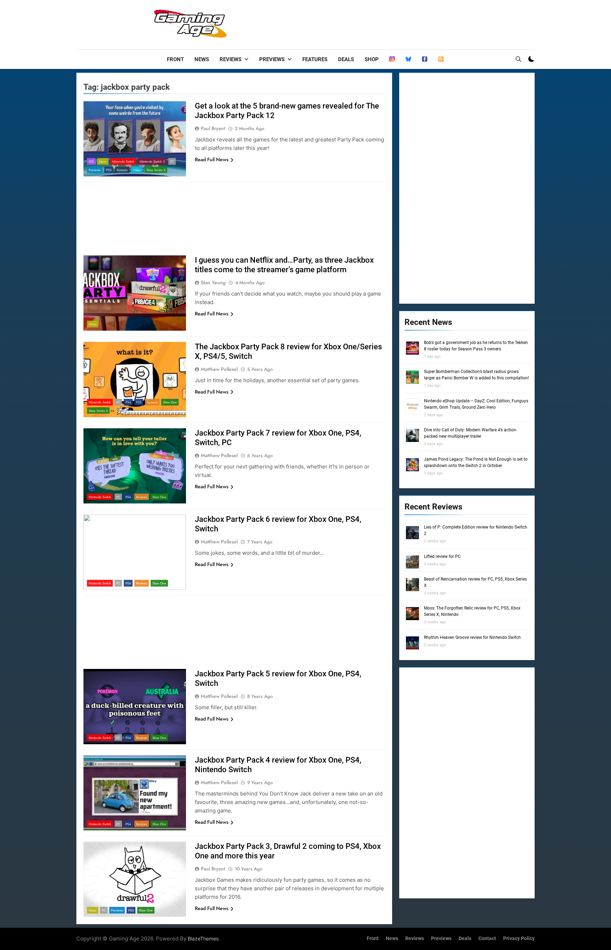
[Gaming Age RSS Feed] (441, 59)
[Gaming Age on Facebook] (425, 59)
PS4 (128, 402)
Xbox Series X (155, 170)
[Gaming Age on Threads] (392, 59)
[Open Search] (518, 59)
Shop (372, 59)
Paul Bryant (213, 128)
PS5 (108, 170)
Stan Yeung (213, 282)
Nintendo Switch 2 (152, 161)
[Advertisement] (406, 23)
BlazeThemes (203, 939)
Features (314, 59)
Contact (487, 939)
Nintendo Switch (123, 161)
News (201, 59)
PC (172, 161)
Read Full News (211, 159)
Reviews (231, 59)
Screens (122, 170)
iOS (91, 161)
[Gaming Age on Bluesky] (408, 59)
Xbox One (170, 402)
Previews (272, 59)
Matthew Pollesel (219, 369)
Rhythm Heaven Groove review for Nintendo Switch (472, 637)
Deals (346, 59)
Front (175, 59)
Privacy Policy (519, 939)
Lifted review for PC (442, 556)
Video (137, 170)
